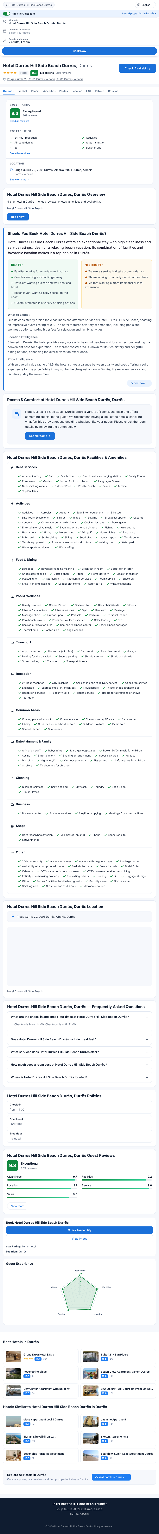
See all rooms (38, 435)
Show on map (18, 179)
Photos (63, 91)
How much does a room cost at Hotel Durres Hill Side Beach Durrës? (59, 1064)
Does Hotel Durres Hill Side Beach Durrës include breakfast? (53, 1039)
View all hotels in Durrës (109, 1477)
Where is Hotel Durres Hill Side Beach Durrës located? (49, 1077)
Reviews (113, 91)
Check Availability (137, 68)
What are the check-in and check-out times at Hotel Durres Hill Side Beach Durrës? (70, 1017)
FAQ (88, 91)
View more (17, 1206)
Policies (99, 91)
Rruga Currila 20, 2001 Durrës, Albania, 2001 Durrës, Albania (45, 79)
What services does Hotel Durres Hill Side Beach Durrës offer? (55, 1052)
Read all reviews (19, 120)
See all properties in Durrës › (139, 13)
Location (77, 91)
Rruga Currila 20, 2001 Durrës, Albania (79, 1508)
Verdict (22, 91)
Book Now (79, 50)
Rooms (35, 91)
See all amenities (20, 153)
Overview (9, 91)
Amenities (49, 91)
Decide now (137, 383)
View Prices (79, 1238)
